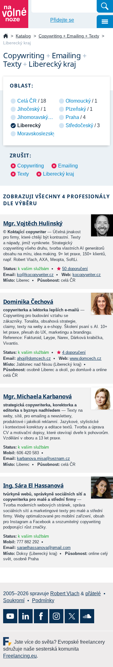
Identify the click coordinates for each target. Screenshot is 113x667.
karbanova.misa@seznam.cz (43, 458)
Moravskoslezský (36, 133)
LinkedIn (26, 616)
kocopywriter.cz (87, 274)
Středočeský (79, 125)
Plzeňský (76, 109)
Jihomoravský (32, 117)
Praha (72, 117)
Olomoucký (78, 101)
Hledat (105, 6)
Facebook (41, 616)
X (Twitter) (72, 616)
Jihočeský (28, 109)
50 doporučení (75, 268)
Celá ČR (27, 101)
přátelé (93, 593)
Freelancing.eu (8, 641)
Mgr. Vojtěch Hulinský (32, 223)
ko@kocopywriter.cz (35, 274)
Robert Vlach (64, 593)
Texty (23, 174)
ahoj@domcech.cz (34, 358)
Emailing (68, 165)
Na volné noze (5, 36)
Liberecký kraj (58, 174)
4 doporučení (74, 352)
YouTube (10, 616)
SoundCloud (87, 616)
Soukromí (13, 600)
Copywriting (30, 165)
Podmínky (43, 600)
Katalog (23, 35)
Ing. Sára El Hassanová (33, 485)
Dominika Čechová (28, 301)
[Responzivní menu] (105, 21)
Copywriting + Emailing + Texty (69, 35)
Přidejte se (62, 20)
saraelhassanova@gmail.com (44, 547)
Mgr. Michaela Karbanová (37, 396)
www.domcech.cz (85, 358)
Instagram (56, 616)
